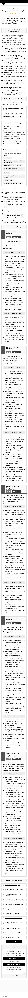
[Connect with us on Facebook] (1, 996)
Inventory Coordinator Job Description (13, 918)
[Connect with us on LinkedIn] (6, 996)
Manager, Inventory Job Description (13, 932)
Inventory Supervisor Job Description (13, 928)
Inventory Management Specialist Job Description (13, 923)
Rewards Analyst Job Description (12, 937)
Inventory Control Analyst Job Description (14, 889)
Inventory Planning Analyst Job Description (14, 899)
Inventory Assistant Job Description (13, 909)
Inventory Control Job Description (12, 913)
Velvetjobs (3, 2)
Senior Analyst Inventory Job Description (14, 904)
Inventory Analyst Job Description (12, 885)
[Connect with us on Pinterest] (3, 996)
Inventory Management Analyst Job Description (13, 895)
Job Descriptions (6, 8)
